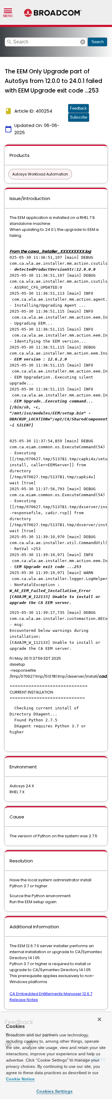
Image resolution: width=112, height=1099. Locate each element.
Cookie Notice (20, 1079)
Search (97, 42)
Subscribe (78, 117)
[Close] (99, 1019)
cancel (83, 42)
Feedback (78, 108)
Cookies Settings (54, 1091)
